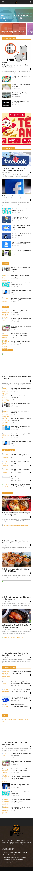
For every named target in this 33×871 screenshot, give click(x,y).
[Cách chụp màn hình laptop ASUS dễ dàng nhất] (6, 463)
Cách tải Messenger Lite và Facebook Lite (14, 855)
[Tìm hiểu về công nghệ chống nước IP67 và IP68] (6, 95)
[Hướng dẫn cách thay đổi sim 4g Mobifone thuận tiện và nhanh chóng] (6, 684)
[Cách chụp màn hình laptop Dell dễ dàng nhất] (6, 471)
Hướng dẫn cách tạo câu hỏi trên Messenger (14, 857)
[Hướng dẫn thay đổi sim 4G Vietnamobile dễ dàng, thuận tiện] (6, 706)
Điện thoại (4, 62)
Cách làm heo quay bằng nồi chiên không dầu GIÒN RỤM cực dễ (16, 570)
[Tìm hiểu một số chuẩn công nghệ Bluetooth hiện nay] (6, 103)
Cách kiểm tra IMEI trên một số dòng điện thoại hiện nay (15, 66)
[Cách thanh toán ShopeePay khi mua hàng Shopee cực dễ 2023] (6, 810)
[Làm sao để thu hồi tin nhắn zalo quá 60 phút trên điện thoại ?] (6, 292)
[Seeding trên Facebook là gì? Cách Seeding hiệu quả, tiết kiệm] (6, 228)
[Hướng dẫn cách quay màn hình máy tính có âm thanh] (6, 478)
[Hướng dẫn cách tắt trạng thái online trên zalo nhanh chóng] (6, 428)
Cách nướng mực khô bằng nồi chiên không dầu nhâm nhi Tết (15, 542)
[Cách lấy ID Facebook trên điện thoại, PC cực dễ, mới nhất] (6, 236)
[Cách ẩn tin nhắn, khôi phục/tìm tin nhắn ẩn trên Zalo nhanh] (16, 364)
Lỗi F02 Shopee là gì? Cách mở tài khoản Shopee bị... (14, 743)
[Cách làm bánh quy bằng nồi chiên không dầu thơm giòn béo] (16, 587)
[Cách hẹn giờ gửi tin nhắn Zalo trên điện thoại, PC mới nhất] (6, 399)
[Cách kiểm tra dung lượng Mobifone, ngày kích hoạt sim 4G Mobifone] (6, 699)
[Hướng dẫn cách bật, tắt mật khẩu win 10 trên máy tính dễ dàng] (6, 486)
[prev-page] (3, 109)
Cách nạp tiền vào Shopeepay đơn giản (13, 859)
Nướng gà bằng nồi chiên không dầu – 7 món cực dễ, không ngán (16, 626)
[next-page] (5, 109)
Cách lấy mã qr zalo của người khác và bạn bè (15, 852)
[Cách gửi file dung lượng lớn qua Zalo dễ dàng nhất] (6, 435)
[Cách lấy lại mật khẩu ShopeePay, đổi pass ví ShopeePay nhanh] (6, 346)
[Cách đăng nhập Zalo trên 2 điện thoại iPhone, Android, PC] (6, 422)
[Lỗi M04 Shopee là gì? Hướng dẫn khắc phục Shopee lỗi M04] (13, 31)
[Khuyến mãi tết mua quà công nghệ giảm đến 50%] (16, 129)
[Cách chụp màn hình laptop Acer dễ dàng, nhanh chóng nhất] (6, 456)
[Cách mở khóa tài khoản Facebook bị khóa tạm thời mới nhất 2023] (6, 244)
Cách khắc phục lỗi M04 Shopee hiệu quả (13, 862)
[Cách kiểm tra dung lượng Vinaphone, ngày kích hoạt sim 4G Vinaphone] (6, 691)
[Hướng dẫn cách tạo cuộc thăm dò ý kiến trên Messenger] (6, 211)
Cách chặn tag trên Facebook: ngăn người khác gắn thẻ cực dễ (14, 197)
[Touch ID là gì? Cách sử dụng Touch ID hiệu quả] (6, 87)
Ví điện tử (5, 715)
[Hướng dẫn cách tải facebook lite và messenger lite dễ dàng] (6, 279)
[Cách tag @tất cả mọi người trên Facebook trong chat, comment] (16, 159)
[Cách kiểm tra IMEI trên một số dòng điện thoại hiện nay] (16, 52)
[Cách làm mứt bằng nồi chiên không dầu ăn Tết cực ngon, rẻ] (16, 503)
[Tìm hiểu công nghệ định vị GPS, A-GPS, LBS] (6, 79)
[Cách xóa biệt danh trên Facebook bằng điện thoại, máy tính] (6, 300)
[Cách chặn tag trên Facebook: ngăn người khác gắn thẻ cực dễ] (16, 186)
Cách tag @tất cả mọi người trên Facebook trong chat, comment (13, 169)
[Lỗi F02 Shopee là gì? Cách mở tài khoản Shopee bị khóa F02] (16, 17)
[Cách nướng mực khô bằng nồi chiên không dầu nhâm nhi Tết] (16, 531)
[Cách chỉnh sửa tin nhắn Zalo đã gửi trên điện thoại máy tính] (6, 414)
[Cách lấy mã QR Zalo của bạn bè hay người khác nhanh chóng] (6, 269)
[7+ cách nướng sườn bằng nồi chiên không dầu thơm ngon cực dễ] (16, 644)
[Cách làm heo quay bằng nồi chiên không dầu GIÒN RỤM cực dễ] (16, 559)
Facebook (4, 165)
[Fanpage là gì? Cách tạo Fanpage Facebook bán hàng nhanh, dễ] (6, 219)
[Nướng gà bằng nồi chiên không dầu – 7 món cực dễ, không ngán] (16, 616)
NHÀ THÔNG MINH (7, 493)
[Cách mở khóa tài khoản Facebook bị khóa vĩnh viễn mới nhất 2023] (6, 253)
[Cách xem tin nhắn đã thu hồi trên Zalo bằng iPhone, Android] (6, 391)
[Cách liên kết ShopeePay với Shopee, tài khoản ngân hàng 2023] (6, 803)
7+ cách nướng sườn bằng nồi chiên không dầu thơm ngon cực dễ (15, 654)
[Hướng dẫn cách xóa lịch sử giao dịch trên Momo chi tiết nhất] (6, 328)
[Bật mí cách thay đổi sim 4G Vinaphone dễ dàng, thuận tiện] (6, 675)
